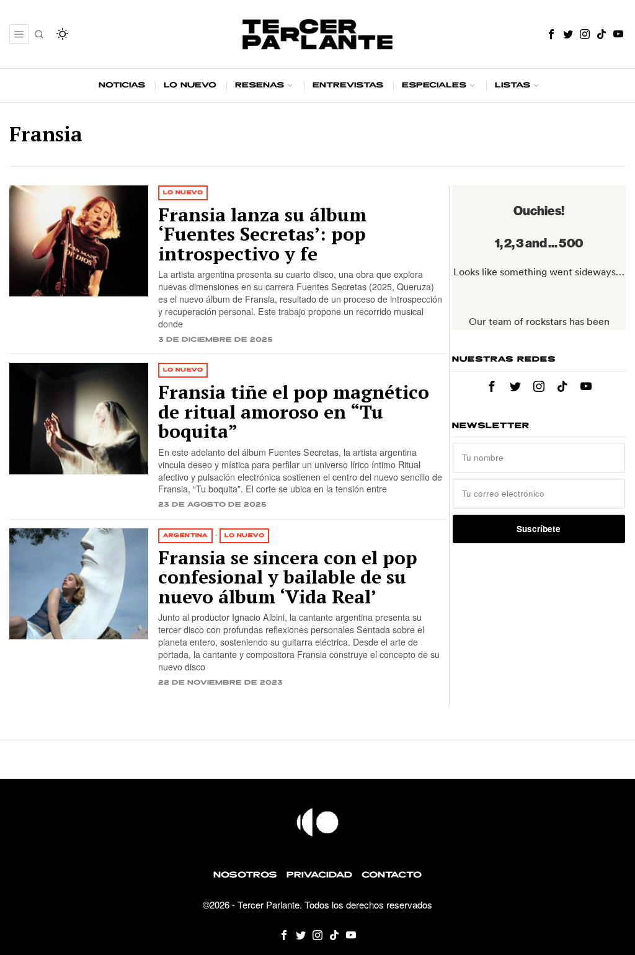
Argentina (185, 535)
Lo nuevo (183, 192)
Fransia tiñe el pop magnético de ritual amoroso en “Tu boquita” (293, 412)
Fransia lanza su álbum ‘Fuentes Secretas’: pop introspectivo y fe (262, 234)
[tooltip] (551, 34)
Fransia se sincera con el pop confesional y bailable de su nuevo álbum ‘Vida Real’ (287, 577)
